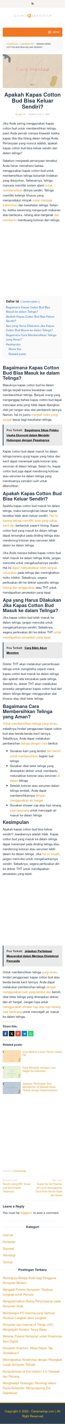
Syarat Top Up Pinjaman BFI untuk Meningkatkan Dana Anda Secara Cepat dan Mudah (49, 1187)
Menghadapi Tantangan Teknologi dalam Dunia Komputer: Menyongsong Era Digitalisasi (29, 1388)
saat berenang (19, 810)
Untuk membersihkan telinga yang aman (30, 723)
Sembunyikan (30, 301)
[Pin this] (18, 1033)
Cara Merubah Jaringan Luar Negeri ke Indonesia (39, 1069)
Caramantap (19, 1171)
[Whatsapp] (30, 1033)
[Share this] (5, 1033)
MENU (56, 32)
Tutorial (7, 1262)
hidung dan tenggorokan (19, 587)
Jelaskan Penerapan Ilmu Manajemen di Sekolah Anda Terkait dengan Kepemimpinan (40, 1087)
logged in (26, 1212)
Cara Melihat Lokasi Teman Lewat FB (42, 1053)
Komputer (9, 1241)
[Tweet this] (11, 1033)
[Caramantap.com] (32, 15)
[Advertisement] (32, 257)
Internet (8, 1235)
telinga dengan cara (34, 743)
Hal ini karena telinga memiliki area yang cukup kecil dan (30, 520)
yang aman (49, 972)
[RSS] (32, 4)
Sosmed (8, 1248)
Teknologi (9, 1255)
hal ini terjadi (50, 853)
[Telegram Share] (24, 1033)
